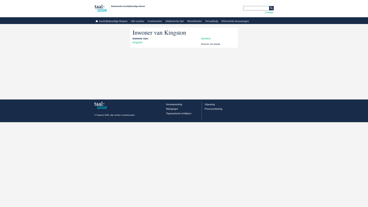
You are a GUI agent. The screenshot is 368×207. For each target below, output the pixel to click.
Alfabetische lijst (174, 21)
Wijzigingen (172, 109)
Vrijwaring (210, 104)
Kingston (138, 42)
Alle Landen (137, 21)
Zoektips (269, 12)
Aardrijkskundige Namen (113, 21)
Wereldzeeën (194, 21)
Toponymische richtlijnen (178, 113)
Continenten (154, 21)
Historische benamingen (235, 21)
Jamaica (206, 38)
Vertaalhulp (211, 21)
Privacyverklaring (213, 109)
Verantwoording (174, 104)
